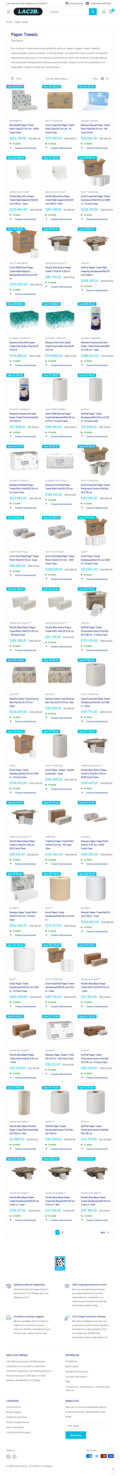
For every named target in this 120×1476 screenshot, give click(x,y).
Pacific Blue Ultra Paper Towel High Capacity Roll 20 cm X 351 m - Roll (59, 200)
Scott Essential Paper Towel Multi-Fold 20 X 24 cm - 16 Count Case (59, 129)
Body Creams (13, 1411)
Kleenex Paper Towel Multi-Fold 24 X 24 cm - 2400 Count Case (95, 845)
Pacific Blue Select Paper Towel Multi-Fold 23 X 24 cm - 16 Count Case (24, 631)
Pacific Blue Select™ (56, 263)
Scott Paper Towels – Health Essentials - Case (59, 771)
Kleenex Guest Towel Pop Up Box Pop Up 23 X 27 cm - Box (59, 700)
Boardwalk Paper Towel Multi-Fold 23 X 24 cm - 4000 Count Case (24, 129)
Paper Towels (21, 22)
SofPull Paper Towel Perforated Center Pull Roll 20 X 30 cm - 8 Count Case (94, 1058)
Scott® (84, 552)
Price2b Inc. (71, 1361)
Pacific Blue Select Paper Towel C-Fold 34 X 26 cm (58, 269)
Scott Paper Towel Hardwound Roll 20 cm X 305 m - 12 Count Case (24, 987)
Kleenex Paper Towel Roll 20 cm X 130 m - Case (95, 914)
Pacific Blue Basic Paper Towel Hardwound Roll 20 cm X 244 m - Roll (60, 1201)
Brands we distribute (76, 1371)
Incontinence (13, 1406)
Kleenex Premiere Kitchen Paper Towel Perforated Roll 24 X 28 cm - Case (95, 346)
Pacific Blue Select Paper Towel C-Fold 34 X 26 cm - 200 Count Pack (23, 845)
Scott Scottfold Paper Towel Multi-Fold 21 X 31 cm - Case (24, 558)
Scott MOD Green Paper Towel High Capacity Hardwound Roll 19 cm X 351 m (23, 273)
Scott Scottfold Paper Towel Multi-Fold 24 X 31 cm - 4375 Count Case (59, 560)
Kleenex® (14, 694)
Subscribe (75, 1435)
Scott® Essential (54, 120)
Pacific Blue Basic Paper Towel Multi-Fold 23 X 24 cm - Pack (24, 1058)
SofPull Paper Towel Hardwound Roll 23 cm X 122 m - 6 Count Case (95, 417)
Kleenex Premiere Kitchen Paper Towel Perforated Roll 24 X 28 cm (24, 417)
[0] (110, 12)
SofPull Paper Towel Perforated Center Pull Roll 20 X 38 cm (59, 1130)
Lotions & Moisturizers (18, 1432)
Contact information (76, 1376)
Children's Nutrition (17, 1416)
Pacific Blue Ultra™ (20, 192)
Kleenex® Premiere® (91, 338)
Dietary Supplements (17, 1422)
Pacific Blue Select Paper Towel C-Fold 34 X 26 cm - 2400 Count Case (94, 773)
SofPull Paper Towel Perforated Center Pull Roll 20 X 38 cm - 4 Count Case (94, 631)
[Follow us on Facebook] (8, 1456)
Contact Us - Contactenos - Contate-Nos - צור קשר (88, 1388)
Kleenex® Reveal (89, 120)
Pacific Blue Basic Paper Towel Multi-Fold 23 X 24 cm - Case (95, 987)
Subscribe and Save (101, 3)
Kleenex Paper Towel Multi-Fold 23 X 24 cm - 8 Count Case (24, 916)
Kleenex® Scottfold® (56, 480)
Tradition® (50, 837)
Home (9, 22)
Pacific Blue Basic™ (91, 979)
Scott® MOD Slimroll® (56, 409)
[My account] (104, 11)
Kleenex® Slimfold (19, 480)
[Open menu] (8, 12)
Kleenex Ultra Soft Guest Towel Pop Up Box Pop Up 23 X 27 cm (24, 346)
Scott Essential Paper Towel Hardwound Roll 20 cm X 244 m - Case (60, 987)
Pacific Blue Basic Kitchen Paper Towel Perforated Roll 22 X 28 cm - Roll (24, 1130)
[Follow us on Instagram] (14, 1456)
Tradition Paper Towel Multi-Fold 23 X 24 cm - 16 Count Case (59, 845)
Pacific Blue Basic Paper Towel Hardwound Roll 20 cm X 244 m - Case (24, 1201)
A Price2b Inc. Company (40, 1466)
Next (102, 1232)
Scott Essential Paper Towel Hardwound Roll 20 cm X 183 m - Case (95, 702)
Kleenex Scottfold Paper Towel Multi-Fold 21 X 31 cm (59, 486)
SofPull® (85, 263)
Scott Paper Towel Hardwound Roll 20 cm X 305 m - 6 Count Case (24, 773)
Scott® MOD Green (19, 263)
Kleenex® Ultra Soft (20, 338)
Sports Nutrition (15, 1427)
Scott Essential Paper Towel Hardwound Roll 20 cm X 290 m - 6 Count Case (95, 200)
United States (76, 3)
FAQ (67, 1381)
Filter (19, 78)
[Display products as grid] (102, 78)
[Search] (93, 11)
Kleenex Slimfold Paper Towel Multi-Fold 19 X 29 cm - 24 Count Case (24, 488)
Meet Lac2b (71, 1366)
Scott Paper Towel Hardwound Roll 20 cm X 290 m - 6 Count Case (95, 560)
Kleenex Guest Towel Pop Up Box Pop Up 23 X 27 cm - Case (24, 702)
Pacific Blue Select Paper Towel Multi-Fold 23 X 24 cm (59, 629)
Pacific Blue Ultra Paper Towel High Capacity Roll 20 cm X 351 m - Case (24, 200)
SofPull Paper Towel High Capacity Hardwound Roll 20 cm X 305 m (95, 271)
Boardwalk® (16, 120)
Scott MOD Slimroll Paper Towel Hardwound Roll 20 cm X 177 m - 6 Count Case (60, 417)
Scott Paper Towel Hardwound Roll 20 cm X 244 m (60, 916)
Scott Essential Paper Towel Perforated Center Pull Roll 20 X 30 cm (95, 488)
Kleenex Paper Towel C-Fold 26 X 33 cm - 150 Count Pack (59, 1056)
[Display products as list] (107, 78)
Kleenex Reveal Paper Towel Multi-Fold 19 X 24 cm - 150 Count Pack (95, 129)
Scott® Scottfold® (19, 552)
